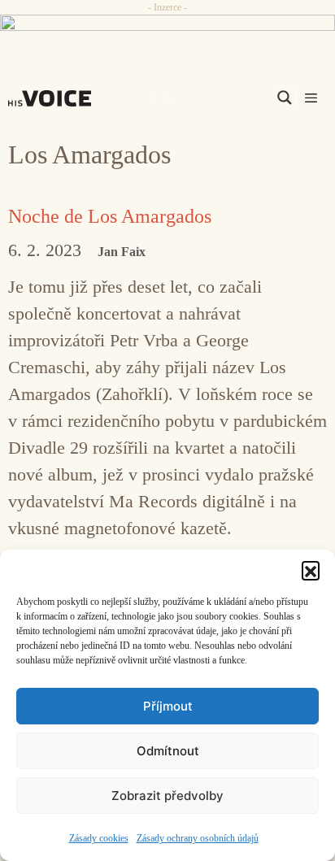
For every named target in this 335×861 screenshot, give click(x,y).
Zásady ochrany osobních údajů (198, 838)
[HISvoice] (53, 98)
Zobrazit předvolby (167, 795)
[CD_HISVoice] (167, 30)
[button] (310, 570)
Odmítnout (168, 751)
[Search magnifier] (284, 97)
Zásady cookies (98, 838)
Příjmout (168, 706)
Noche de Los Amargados (109, 216)
